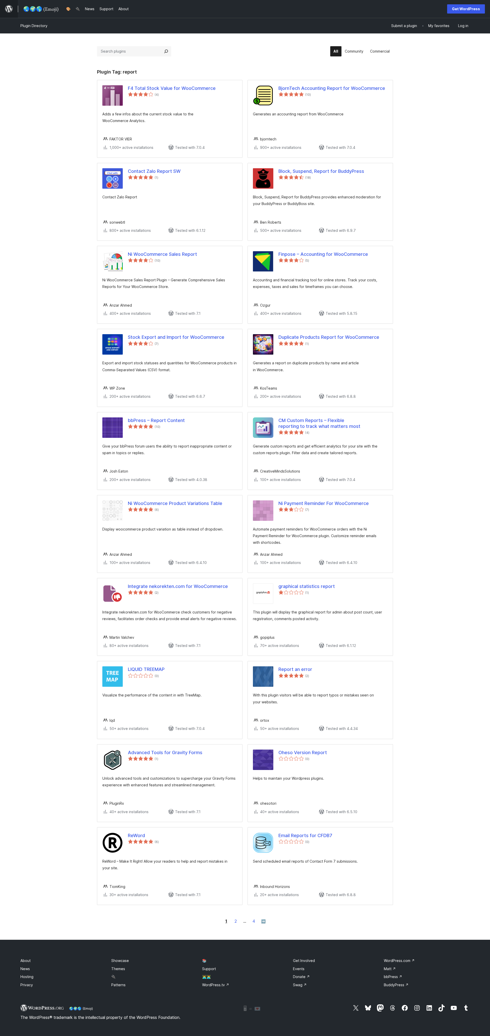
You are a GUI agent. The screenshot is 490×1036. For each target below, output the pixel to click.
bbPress (393, 976)
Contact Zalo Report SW (154, 171)
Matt (390, 969)
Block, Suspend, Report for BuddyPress (321, 171)
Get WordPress (466, 9)
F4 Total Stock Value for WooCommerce (172, 88)
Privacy (26, 985)
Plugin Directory (33, 25)
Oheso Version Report (302, 752)
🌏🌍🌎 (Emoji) (81, 1008)
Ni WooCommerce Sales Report (162, 254)
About (25, 960)
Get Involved (304, 960)
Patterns (118, 985)
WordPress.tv (215, 985)
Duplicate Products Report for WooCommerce (328, 337)
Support (209, 969)
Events (298, 969)
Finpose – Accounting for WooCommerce (323, 254)
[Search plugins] (166, 51)
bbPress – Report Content (156, 420)
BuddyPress (396, 985)
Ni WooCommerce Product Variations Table (175, 503)
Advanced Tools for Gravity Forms (165, 752)
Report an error (295, 669)
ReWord (136, 835)
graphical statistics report (306, 586)
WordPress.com (399, 960)
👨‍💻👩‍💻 (206, 976)
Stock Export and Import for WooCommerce (176, 337)
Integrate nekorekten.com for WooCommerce (178, 586)
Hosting (26, 976)
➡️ (263, 921)
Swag (300, 985)
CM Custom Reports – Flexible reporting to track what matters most (319, 423)
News (25, 969)
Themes (118, 969)
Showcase (120, 960)
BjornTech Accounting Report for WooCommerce (331, 88)
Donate (301, 976)
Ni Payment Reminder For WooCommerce (323, 503)
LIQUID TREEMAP (146, 669)
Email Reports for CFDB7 (305, 835)
